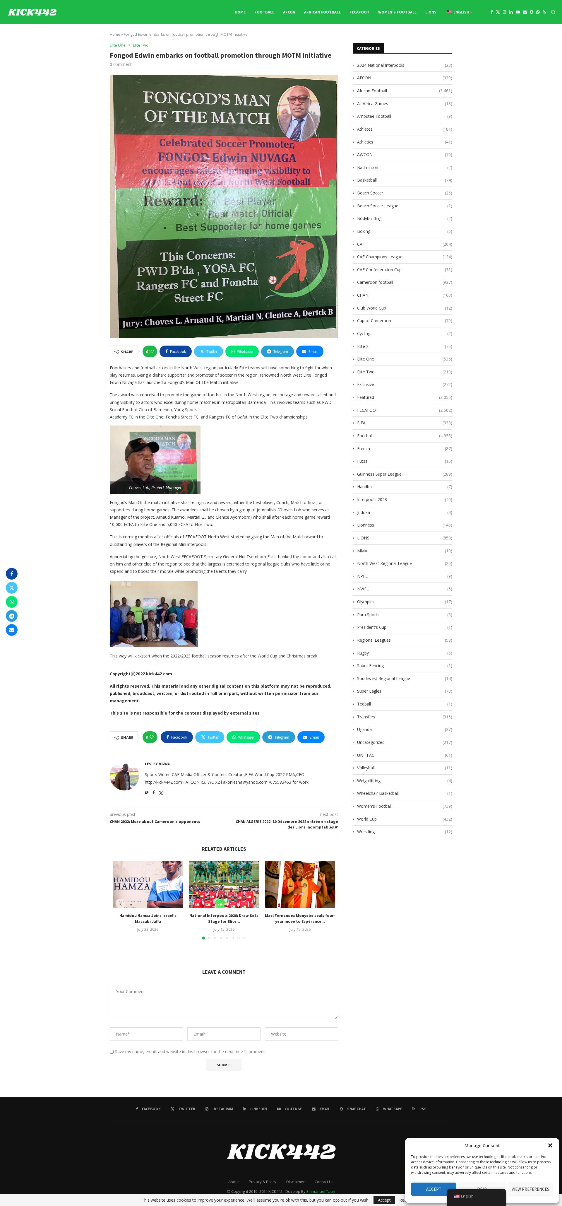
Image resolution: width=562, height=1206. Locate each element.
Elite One (404, 359)
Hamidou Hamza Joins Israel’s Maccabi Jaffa (148, 918)
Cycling (404, 333)
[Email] (525, 12)
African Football (322, 12)
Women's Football (404, 806)
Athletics (404, 142)
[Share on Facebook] (12, 574)
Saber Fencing (404, 665)
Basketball (404, 180)
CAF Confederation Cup (404, 269)
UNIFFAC (404, 755)
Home (240, 12)
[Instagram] (504, 12)
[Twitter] (498, 12)
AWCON (404, 154)
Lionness (404, 525)
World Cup (404, 819)
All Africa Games (404, 103)
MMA (404, 551)
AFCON (289, 12)
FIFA (404, 423)
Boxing (404, 231)
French (404, 448)
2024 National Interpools (404, 65)
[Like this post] (152, 351)
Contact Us (324, 1181)
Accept (433, 1189)
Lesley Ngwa (157, 763)
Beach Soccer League (404, 206)
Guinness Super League (404, 474)
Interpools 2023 (404, 499)
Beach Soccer (404, 193)
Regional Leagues (404, 640)
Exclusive (404, 384)
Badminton (404, 167)
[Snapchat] (531, 12)
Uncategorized (404, 742)
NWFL (404, 589)
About (233, 1181)
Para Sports (404, 614)
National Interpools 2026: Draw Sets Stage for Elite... (223, 918)
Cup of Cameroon (404, 320)
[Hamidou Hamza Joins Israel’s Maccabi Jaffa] (148, 884)
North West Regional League (404, 563)
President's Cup (404, 627)
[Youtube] (518, 12)
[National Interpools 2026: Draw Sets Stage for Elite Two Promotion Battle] (224, 884)
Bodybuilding (404, 218)
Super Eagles (404, 691)
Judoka (404, 512)
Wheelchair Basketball (404, 793)
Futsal (404, 461)
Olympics (404, 601)
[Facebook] (492, 12)
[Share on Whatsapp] (12, 602)
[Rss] (544, 12)
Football (264, 12)
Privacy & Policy (262, 1181)
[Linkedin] (511, 12)
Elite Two (404, 372)
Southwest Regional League (404, 678)
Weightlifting (404, 780)
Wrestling (404, 831)
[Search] (553, 12)
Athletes (404, 129)
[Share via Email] (12, 630)
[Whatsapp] (538, 12)
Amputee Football (404, 116)
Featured (404, 397)
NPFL (404, 576)
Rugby (404, 653)
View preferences (530, 1189)
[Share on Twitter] (12, 588)
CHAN (404, 295)
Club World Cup (404, 308)
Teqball (404, 704)
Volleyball (404, 768)
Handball (404, 486)
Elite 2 (404, 346)
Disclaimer (295, 1181)
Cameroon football (404, 282)
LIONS (430, 12)
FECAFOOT (359, 12)
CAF (404, 244)
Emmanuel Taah (320, 1191)
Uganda (404, 729)
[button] (550, 1145)
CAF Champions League (404, 256)
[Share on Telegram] (12, 616)
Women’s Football (397, 12)
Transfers (404, 717)
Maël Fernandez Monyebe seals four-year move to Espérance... (300, 918)
